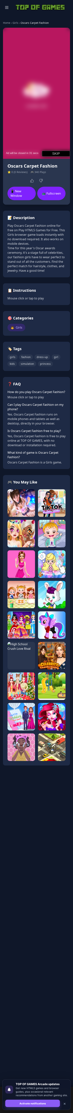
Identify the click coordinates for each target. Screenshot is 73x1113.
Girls (15, 23)
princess (45, 364)
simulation (27, 364)
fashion (26, 357)
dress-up (42, 357)
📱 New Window (16, 193)
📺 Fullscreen (51, 193)
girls (12, 357)
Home (6, 23)
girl (56, 357)
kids (12, 364)
